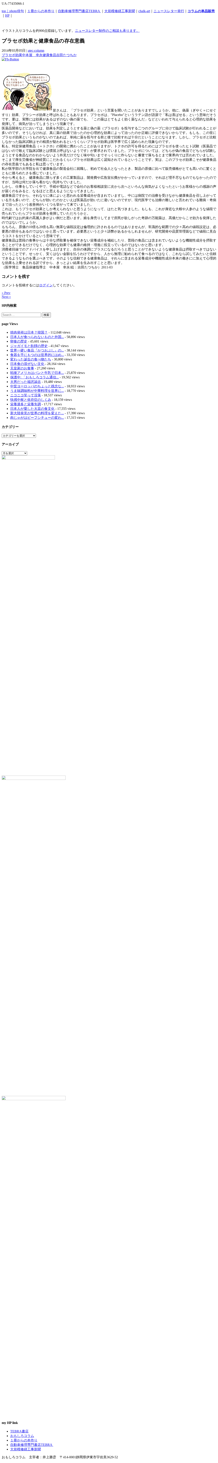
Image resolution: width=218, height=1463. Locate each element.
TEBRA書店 (19, 1431)
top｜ (5, 11)
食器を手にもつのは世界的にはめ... (37, 355)
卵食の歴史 (18, 341)
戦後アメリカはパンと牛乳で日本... (37, 373)
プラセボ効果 (12, 55)
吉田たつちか (66, 55)
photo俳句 (16, 11)
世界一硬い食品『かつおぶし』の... (37, 350)
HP (7, 15)
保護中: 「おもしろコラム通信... (34, 377)
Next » (6, 297)
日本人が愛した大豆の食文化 (32, 408)
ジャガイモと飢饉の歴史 (29, 346)
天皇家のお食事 (22, 368)
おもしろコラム (22, 1436)
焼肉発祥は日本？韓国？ (29, 332)
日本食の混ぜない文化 (27, 364)
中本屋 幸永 (32, 55)
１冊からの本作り (40, 11)
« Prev (6, 293)
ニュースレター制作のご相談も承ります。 (107, 30)
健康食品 (49, 55)
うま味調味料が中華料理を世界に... (37, 390)
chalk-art (144, 11)
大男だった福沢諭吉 (25, 382)
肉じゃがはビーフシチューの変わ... (37, 417)
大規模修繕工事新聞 (119, 11)
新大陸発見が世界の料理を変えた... (37, 413)
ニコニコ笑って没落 (25, 395)
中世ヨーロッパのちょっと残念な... (37, 386)
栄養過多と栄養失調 (25, 404)
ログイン (46, 285)
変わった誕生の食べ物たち (30, 359)
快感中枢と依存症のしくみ (30, 399)
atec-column (36, 50)
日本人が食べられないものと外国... (37, 337)
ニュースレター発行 (168, 11)
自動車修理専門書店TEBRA (79, 11)
